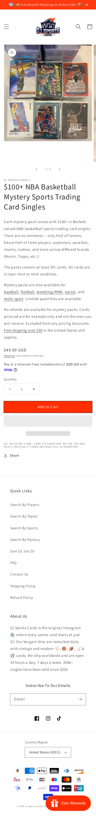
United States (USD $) (44, 752)
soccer (70, 291)
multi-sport (14, 298)
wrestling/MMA (50, 291)
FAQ (13, 562)
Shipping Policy (23, 586)
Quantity (10, 379)
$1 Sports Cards (34, 806)
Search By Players (24, 504)
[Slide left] (36, 169)
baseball (11, 291)
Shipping (9, 355)
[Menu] (6, 26)
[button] (78, 26)
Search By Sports (24, 528)
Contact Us (19, 574)
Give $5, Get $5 (22, 551)
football (28, 291)
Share (14, 455)
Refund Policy (21, 597)
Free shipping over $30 (23, 330)
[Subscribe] (80, 699)
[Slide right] (59, 169)
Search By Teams (24, 516)
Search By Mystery (25, 539)
